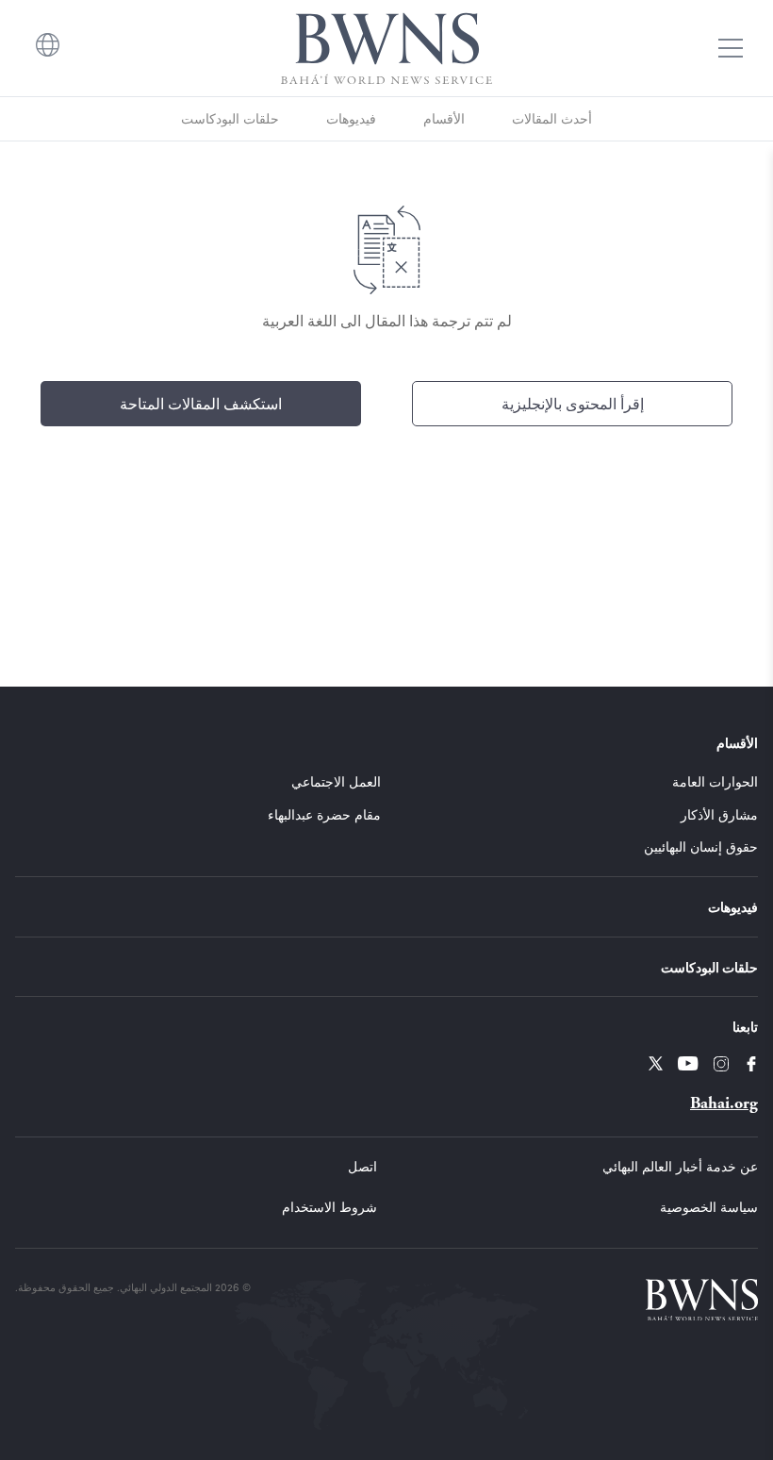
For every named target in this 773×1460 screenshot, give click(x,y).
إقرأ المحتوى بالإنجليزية (573, 403)
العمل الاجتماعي (336, 781)
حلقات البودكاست (230, 118)
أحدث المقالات (552, 118)
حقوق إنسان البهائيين (701, 846)
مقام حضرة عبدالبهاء (324, 814)
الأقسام (444, 118)
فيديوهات (351, 118)
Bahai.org (724, 1103)
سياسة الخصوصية (709, 1207)
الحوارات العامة (715, 781)
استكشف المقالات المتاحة (201, 403)
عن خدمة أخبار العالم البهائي (680, 1166)
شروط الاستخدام (329, 1207)
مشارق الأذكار (719, 814)
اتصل (362, 1166)
